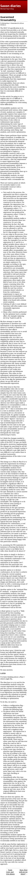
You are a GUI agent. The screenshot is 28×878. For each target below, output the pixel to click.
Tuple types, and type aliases (10, 872)
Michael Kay (5, 23)
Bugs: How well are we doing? (23, 872)
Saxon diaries (10, 6)
